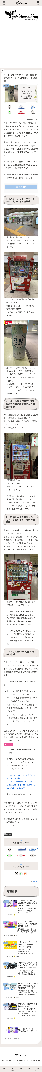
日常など (9, 834)
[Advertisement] (21, 47)
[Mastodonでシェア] (16, 727)
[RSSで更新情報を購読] (25, 874)
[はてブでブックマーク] (25, 733)
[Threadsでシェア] (16, 733)
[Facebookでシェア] (7, 733)
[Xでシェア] (7, 727)
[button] (32, 112)
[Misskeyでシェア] (35, 727)
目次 (20, 187)
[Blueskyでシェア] (25, 727)
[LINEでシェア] (35, 733)
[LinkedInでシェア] (21, 738)
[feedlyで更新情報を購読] (21, 874)
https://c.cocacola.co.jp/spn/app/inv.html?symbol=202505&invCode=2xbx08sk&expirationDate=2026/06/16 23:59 (21, 781)
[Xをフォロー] (16, 874)
